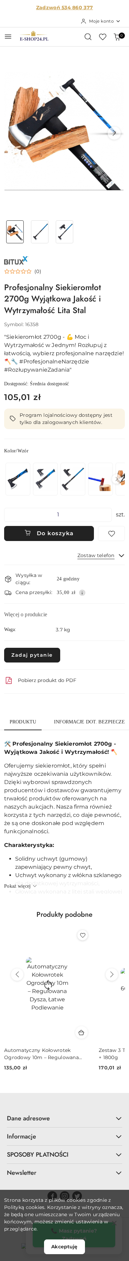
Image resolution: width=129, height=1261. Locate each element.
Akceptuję (64, 1247)
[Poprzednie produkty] (17, 974)
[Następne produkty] (112, 974)
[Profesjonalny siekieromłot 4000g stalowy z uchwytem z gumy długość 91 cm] (73, 479)
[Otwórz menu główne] (8, 36)
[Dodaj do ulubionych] (111, 533)
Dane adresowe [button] (28, 1118)
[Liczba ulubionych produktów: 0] (102, 36)
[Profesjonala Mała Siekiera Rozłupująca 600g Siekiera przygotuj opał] (18, 479)
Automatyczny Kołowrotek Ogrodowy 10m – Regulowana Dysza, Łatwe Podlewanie (41, 1053)
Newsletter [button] (21, 1172)
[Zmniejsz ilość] (9, 515)
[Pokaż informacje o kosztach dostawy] (82, 592)
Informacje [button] (21, 1136)
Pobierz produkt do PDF (47, 680)
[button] (114, 133)
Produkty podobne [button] (64, 914)
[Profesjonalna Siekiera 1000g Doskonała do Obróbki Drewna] (45, 479)
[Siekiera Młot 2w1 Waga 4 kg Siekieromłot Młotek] (100, 479)
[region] (64, 479)
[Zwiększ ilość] (106, 515)
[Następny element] (116, 479)
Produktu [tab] (23, 721)
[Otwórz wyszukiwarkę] (88, 36)
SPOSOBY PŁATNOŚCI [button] (37, 1154)
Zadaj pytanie (32, 655)
